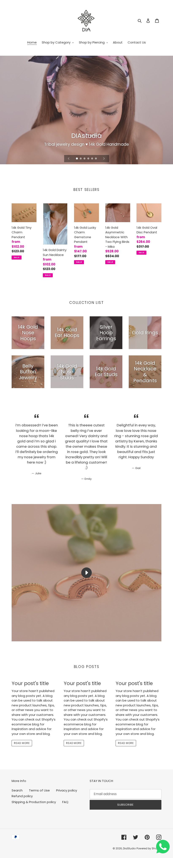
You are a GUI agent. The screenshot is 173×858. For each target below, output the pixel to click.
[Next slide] (104, 158)
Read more (22, 743)
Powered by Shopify (149, 848)
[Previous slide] (68, 158)
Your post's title (30, 683)
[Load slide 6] (96, 159)
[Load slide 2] (81, 159)
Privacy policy (66, 790)
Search (17, 790)
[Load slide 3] (85, 159)
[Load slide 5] (92, 159)
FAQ (65, 802)
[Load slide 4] (88, 159)
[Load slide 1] (77, 159)
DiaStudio (129, 848)
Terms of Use (39, 790)
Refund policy (22, 796)
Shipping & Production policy (34, 802)
